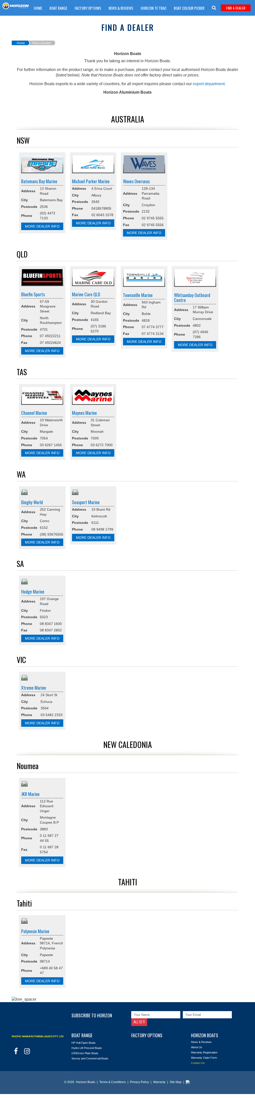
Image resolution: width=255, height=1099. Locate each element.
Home (38, 8)
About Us (196, 1047)
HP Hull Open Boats (83, 1042)
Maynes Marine (84, 413)
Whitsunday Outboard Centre (192, 297)
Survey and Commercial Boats (89, 1058)
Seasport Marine (86, 502)
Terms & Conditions (113, 1082)
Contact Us (198, 1062)
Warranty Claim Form (120, 20)
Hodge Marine (32, 591)
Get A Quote (86, 20)
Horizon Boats (85, 1082)
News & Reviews (121, 8)
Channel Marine (34, 413)
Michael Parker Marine (91, 181)
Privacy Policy (140, 1082)
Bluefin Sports (33, 294)
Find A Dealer (235, 7)
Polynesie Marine (35, 931)
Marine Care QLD (86, 294)
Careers (40, 20)
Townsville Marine (138, 295)
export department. (209, 84)
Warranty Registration (204, 1052)
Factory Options (88, 8)
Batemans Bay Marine (39, 181)
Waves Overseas (136, 181)
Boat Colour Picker (189, 8)
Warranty (159, 1082)
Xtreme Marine (33, 687)
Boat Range (58, 8)
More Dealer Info (42, 226)
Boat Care (61, 20)
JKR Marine (30, 794)
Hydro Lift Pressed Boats (86, 1047)
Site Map (176, 1082)
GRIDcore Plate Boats (84, 1053)
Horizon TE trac (153, 8)
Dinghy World (32, 502)
